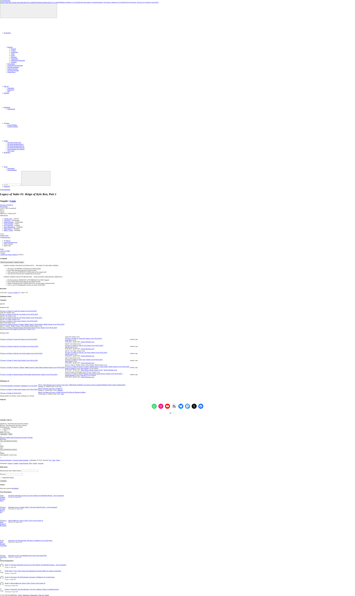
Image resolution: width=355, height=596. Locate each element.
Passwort (2, 474)
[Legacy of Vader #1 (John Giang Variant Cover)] (19, 321)
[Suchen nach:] (12, 184)
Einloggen (7, 186)
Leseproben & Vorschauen (15, 65)
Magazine (14, 57)
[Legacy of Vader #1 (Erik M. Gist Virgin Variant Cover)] (21, 317)
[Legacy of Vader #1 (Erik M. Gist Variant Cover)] (19, 314)
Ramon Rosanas (70, 375)
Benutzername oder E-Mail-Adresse (10, 470)
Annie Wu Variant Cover (7, 312)
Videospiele (14, 59)
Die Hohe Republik (13, 70)
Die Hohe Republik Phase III (15, 147)
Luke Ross (7, 220)
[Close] (0, 436)
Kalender (6, 93)
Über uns (41, 595)
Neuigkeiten (11, 168)
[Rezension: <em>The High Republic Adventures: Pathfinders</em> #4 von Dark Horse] (3, 547)
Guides (6, 141)
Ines (62, 394)
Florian (7, 589)
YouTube (30, 437)
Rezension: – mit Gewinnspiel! (32, 507)
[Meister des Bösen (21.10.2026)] (69, 2)
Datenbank (7, 107)
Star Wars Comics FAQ (14, 142)
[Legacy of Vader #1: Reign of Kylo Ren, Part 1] (9, 206)
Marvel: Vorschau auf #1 (50, 388)
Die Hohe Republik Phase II (15, 146)
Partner (47, 595)
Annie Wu (68, 340)
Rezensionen (11, 64)
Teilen (10, 434)
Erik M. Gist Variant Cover (8, 316)
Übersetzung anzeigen (7, 262)
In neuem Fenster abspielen (20, 460)
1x (5, 430)
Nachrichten (7, 33)
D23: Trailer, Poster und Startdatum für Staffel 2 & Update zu (37, 571)
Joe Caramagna (8, 225)
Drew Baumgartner (9, 227)
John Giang (68, 361)
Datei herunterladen (5, 460)
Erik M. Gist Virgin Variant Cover (10, 319)
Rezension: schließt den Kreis (35, 589)
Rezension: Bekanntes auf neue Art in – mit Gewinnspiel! (36, 495)
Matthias (60, 390)
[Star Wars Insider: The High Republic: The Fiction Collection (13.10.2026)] (101, 2)
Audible (7, 437)
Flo (60, 386)
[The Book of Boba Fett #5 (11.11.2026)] (46, 2)
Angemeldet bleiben (8, 477)
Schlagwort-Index (12, 69)
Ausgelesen (10, 88)
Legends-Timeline (12, 126)
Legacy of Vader (5, 251)
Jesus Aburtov (85, 368)
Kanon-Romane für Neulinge (15, 149)
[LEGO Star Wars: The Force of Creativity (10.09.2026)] (141, 2)
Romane (13, 49)
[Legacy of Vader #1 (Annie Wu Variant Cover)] (18, 311)
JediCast (6, 86)
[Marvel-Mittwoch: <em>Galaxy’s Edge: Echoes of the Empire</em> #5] (3, 530)
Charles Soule (8, 218)
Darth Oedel (8, 571)
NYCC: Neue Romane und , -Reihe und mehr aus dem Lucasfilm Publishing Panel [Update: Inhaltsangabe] (81, 385)
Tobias (58, 460)
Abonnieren (4, 434)
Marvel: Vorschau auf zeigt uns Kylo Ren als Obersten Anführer (62, 392)
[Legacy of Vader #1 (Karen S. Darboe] (97, 366)
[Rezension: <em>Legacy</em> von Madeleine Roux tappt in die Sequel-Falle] (3, 557)
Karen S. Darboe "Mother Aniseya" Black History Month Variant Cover (21, 326)
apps (1, 304)
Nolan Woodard (8, 223)
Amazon (2, 437)
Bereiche (10, 47)
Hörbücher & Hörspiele (18, 60)
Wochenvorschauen (13, 67)
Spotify (25, 437)
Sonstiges (14, 62)
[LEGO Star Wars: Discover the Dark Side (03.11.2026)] (17, 2)
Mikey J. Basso (8, 230)
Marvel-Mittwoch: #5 (25, 520)
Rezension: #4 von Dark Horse (30, 540)
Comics (13, 50)
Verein (5, 167)
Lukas (53, 460)
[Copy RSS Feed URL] (0, 443)
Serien (13, 55)
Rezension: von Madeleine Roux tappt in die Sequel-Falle (27, 555)
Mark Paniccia (8, 228)
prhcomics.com (10, 242)
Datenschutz (33, 595)
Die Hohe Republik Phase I (15, 144)
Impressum (26, 595)
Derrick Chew (4, 235)
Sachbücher (14, 52)
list (4, 304)
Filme (12, 54)
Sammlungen (11, 109)
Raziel (7, 565)
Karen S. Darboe (70, 368)
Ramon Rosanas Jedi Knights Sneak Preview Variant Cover (17, 329)
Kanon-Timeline (12, 125)
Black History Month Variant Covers (92, 370)
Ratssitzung (10, 90)
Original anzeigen (18, 262)
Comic (13, 201)
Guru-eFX (83, 375)
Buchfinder (7, 152)
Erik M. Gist (68, 347)
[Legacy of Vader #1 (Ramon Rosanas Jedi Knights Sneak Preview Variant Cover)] (28, 327)
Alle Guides (10, 151)
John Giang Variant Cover (7, 322)
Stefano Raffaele (9, 222)
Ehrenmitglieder (12, 170)
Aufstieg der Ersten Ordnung (8, 254)
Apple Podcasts (15, 437)
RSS (8, 91)
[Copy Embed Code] (0, 457)
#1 (14, 292)
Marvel (8, 241)
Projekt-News (11, 72)
